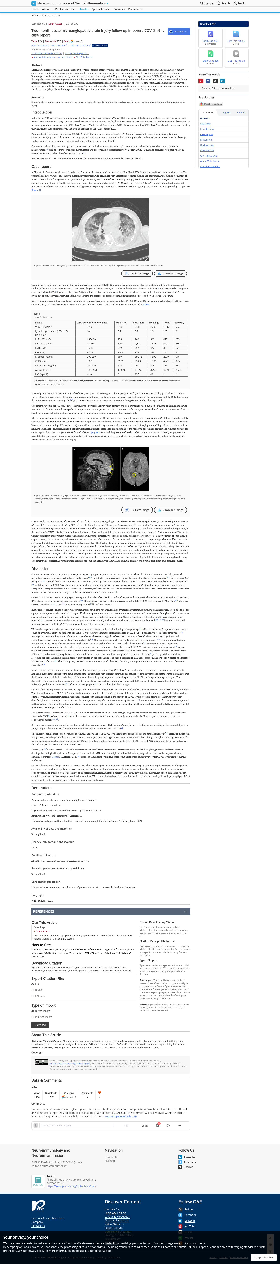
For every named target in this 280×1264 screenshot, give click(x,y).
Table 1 (146, 304)
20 (151, 654)
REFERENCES (43, 911)
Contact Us (111, 1157)
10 (168, 577)
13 (82, 600)
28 (55, 661)
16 (63, 604)
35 (57, 719)
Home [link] (34, 15)
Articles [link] (46, 15)
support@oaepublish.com (121, 1116)
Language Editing (115, 1213)
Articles (84, 9)
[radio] (81, 984)
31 (96, 684)
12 (33, 585)
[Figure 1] (36, 190)
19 (160, 620)
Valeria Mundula (41, 45)
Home (35, 9)
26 (176, 647)
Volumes (119, 9)
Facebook (190, 1162)
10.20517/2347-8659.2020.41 (46, 53)
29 (44, 664)
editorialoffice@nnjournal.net (49, 1166)
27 (183, 654)
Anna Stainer (59, 45)
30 (66, 684)
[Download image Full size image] (111, 229)
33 (54, 719)
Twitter (188, 1167)
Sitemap (110, 1161)
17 (91, 604)
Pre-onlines (135, 9)
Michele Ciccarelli (81, 45)
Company (37, 1222)
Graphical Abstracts (117, 1220)
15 (53, 604)
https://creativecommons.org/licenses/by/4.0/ (69, 1063)
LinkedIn (189, 1157)
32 (68, 716)
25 (139, 639)
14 (176, 600)
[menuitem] (35, 9)
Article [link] (57, 15)
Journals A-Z (112, 1209)
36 (45, 749)
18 (41, 620)
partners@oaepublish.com (47, 1218)
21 (163, 620)
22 (140, 629)
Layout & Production (117, 1216)
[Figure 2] (95, 432)
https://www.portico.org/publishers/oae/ (71, 1186)
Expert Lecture (114, 1228)
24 (92, 639)
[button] (179, 31)
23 (182, 632)
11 (44, 581)
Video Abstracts (114, 1224)
